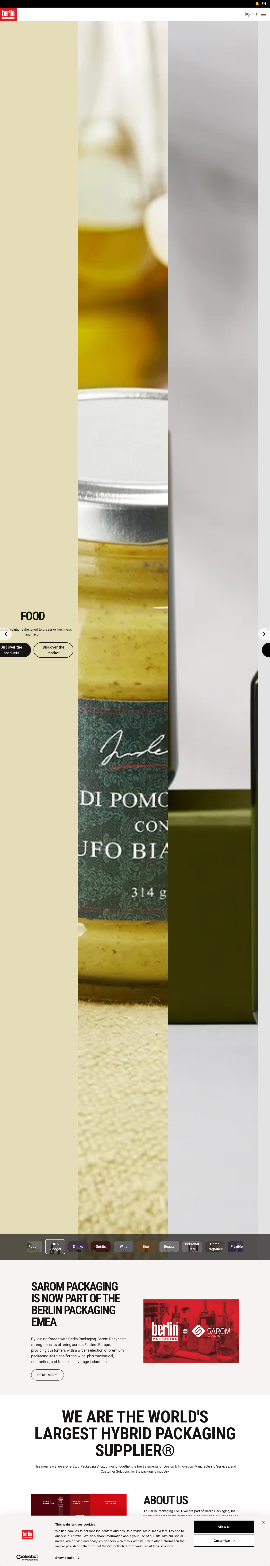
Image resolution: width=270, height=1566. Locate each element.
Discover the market (156, 650)
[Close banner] (263, 1522)
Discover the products (113, 650)
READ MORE (47, 1375)
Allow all (224, 1526)
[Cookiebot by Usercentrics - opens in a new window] (27, 1558)
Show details (64, 1557)
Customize (222, 1540)
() (260, 4)
